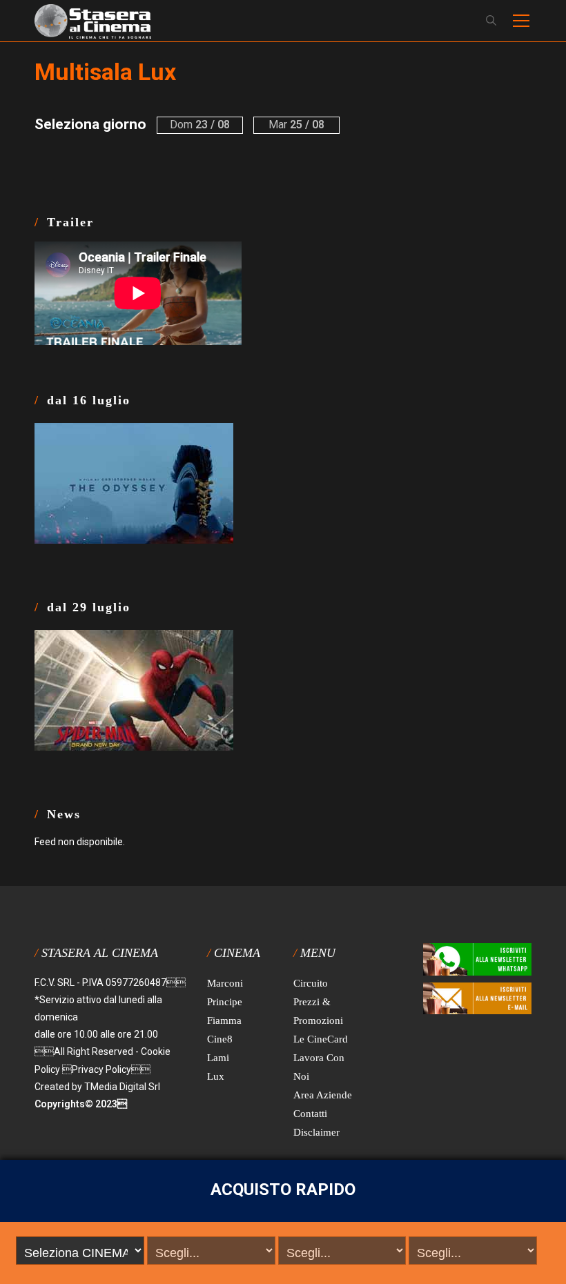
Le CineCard (320, 1039)
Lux (215, 1076)
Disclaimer (316, 1132)
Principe (224, 1001)
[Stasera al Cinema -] (93, 20)
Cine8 (220, 1039)
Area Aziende (322, 1094)
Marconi (225, 983)
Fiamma (224, 1020)
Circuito (310, 983)
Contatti (310, 1113)
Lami (218, 1057)
